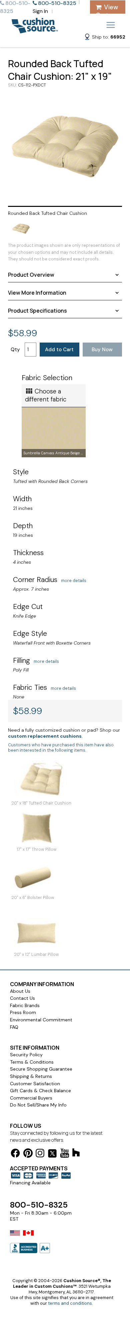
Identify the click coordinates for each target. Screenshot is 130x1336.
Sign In (40, 11)
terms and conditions (70, 1303)
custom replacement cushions (45, 736)
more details (73, 580)
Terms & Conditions (32, 1062)
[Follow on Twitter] (52, 1154)
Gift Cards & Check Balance (40, 1091)
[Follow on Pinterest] (28, 1154)
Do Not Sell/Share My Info (38, 1105)
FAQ (14, 1027)
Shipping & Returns (31, 1076)
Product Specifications (37, 310)
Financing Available (30, 1183)
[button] (104, 38)
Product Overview (31, 274)
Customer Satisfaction (35, 1084)
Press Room (23, 1012)
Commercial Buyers (31, 1098)
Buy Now (102, 349)
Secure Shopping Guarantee (41, 1069)
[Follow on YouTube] (64, 1154)
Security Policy (26, 1055)
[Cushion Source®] (34, 30)
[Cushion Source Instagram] (40, 1154)
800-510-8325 (39, 1205)
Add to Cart (59, 349)
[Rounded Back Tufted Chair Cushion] (65, 146)
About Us (20, 991)
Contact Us (22, 998)
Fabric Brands (25, 1005)
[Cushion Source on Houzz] (76, 1153)
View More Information (37, 292)
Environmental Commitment (41, 1020)
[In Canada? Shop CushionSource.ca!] (28, 1237)
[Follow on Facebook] (15, 1154)
